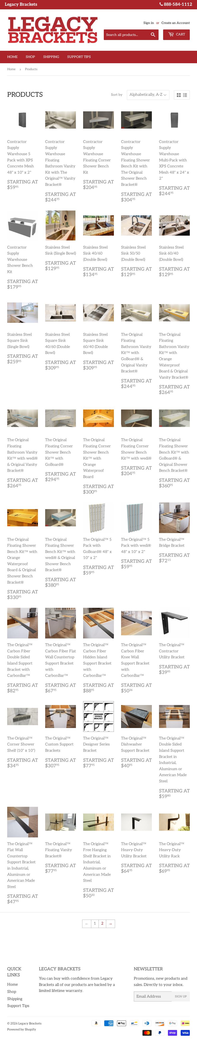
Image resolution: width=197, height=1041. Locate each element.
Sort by (116, 95)
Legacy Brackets (30, 1023)
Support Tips (79, 57)
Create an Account (175, 23)
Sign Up (181, 996)
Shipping (51, 57)
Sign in (148, 23)
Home (12, 57)
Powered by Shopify (21, 1029)
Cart (180, 34)
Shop (30, 57)
